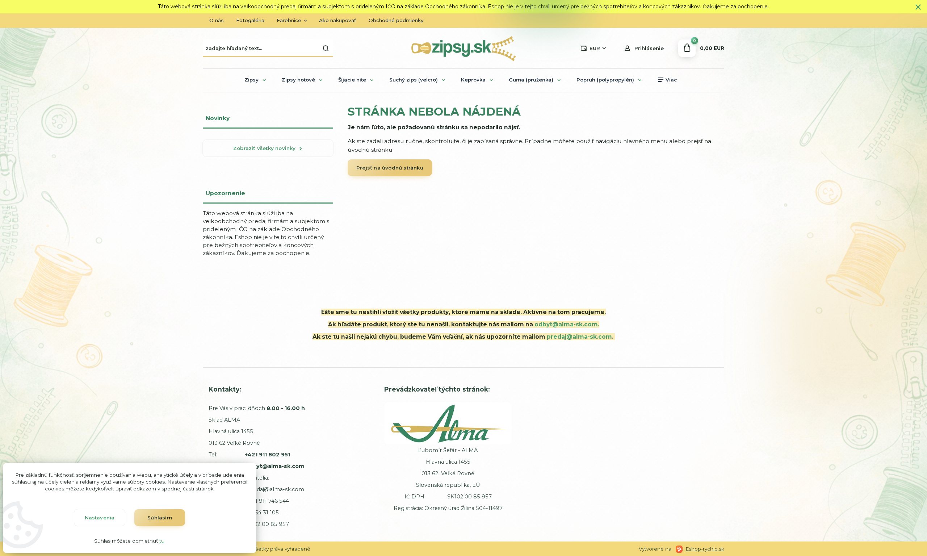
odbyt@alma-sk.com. (566, 324)
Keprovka (473, 80)
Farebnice (289, 20)
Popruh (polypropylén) (605, 80)
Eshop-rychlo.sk (704, 549)
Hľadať (326, 48)
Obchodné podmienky (396, 20)
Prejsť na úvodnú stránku (389, 168)
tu (161, 541)
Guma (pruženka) (531, 80)
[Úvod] (463, 48)
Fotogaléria (250, 20)
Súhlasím (159, 518)
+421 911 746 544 (267, 501)
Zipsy (251, 80)
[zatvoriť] (918, 7)
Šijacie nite (352, 80)
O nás (216, 20)
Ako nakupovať (337, 20)
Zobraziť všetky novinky (264, 148)
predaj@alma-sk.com (579, 336)
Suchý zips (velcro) (413, 80)
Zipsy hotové (298, 80)
